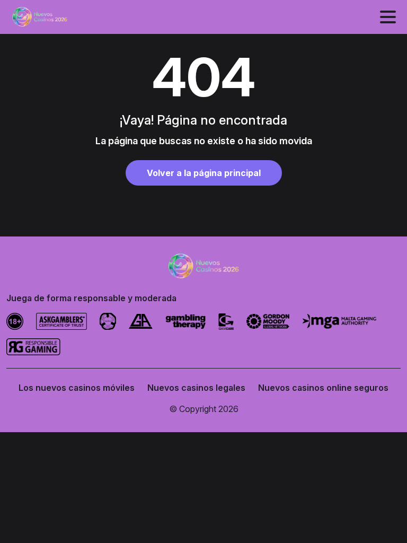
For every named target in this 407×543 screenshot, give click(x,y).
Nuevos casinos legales (196, 387)
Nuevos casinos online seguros (323, 387)
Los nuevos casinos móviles (77, 387)
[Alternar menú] (388, 17)
